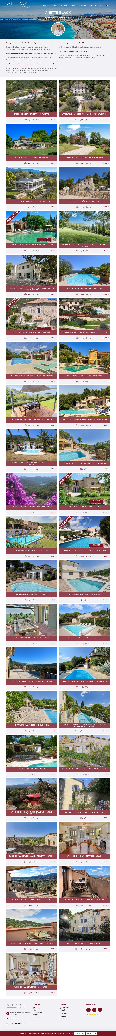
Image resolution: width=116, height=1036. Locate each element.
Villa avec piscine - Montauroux (32, 769)
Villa (34, 1007)
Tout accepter (79, 1033)
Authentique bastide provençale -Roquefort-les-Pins (84, 114)
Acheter (55, 5)
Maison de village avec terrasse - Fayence (84, 943)
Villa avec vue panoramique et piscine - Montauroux (31, 681)
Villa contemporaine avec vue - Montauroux (32, 201)
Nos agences (63, 1018)
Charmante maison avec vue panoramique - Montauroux (84, 681)
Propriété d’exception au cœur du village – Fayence (32, 245)
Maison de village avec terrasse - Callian (84, 856)
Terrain (35, 1010)
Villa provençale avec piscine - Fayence (84, 638)
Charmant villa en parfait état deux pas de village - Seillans (31, 463)
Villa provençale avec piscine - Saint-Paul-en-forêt (32, 376)
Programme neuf (37, 1012)
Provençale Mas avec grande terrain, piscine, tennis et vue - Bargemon (32, 289)
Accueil (45, 5)
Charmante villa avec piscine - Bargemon (32, 725)
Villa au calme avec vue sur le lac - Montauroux (32, 507)
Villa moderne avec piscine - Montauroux (84, 594)
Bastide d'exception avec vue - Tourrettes (32, 114)
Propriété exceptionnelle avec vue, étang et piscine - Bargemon (84, 245)
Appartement (36, 1009)
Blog (101, 5)
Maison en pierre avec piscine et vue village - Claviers (84, 769)
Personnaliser (91, 1033)
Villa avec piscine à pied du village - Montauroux (32, 419)
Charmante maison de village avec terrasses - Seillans (32, 943)
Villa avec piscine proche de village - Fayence (32, 638)
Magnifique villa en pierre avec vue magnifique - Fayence (84, 332)
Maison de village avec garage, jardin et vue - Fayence (32, 856)
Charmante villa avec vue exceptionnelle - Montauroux (84, 550)
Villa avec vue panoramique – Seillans (32, 550)
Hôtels (34, 1016)
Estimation (62, 1010)
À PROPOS (82, 5)
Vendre (73, 5)
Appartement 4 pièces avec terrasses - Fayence (32, 900)
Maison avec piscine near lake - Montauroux (84, 376)
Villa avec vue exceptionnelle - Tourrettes (84, 288)
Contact (93, 5)
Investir (64, 5)
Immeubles (36, 1017)
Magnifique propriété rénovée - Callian (31, 157)
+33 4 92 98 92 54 (14, 1019)
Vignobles (35, 1014)
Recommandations (64, 1016)
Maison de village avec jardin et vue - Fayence (84, 812)
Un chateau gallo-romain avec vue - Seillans (31, 332)
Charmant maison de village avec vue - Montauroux (84, 900)
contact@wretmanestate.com (17, 1023)
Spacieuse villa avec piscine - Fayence (32, 594)
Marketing (62, 1009)
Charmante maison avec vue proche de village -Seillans (84, 463)
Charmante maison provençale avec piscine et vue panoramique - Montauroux (84, 725)
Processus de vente (65, 1007)
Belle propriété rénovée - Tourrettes (84, 201)
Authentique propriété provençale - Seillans (84, 157)
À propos (63, 1013)
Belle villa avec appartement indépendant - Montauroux (84, 419)
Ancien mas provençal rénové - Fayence (84, 507)
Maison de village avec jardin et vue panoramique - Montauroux (32, 812)
